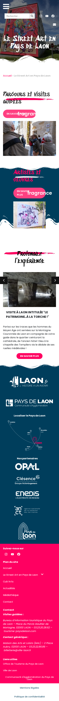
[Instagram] (41, 16)
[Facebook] (53, 16)
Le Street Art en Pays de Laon (20, 575)
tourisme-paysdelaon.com (20, 631)
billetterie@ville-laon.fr (17, 650)
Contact (8, 602)
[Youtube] (47, 16)
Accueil (7, 75)
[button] (4, 280)
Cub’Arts (8, 581)
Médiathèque (11, 595)
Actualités (9, 588)
